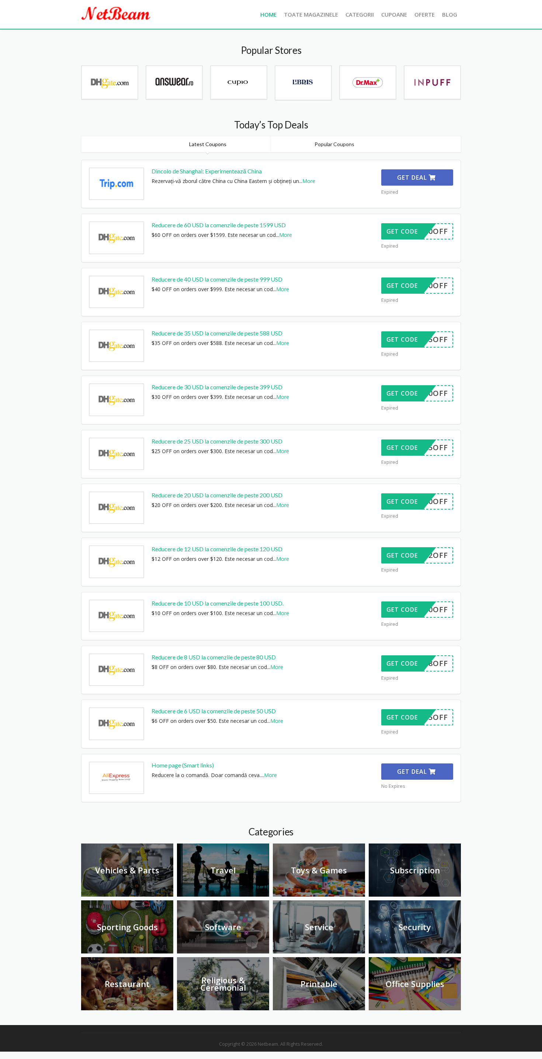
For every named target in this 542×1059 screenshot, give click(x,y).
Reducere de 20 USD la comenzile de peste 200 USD (217, 495)
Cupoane (394, 14)
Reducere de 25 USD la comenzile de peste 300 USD (217, 441)
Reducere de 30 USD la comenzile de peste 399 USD (217, 386)
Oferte (424, 14)
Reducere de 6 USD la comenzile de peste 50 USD (214, 710)
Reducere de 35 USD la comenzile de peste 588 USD (217, 333)
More (308, 180)
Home (268, 14)
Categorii (359, 14)
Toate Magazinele (311, 14)
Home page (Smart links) (183, 765)
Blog (449, 14)
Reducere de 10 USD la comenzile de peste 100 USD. (218, 603)
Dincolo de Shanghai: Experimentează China (207, 171)
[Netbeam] (116, 13)
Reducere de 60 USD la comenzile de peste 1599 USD (219, 224)
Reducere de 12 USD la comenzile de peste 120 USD (217, 548)
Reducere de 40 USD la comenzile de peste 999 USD (217, 279)
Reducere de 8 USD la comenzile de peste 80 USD (214, 656)
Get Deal (413, 177)
